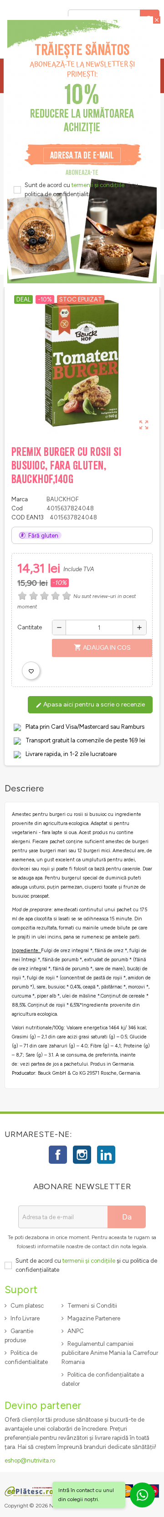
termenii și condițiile (98, 185)
